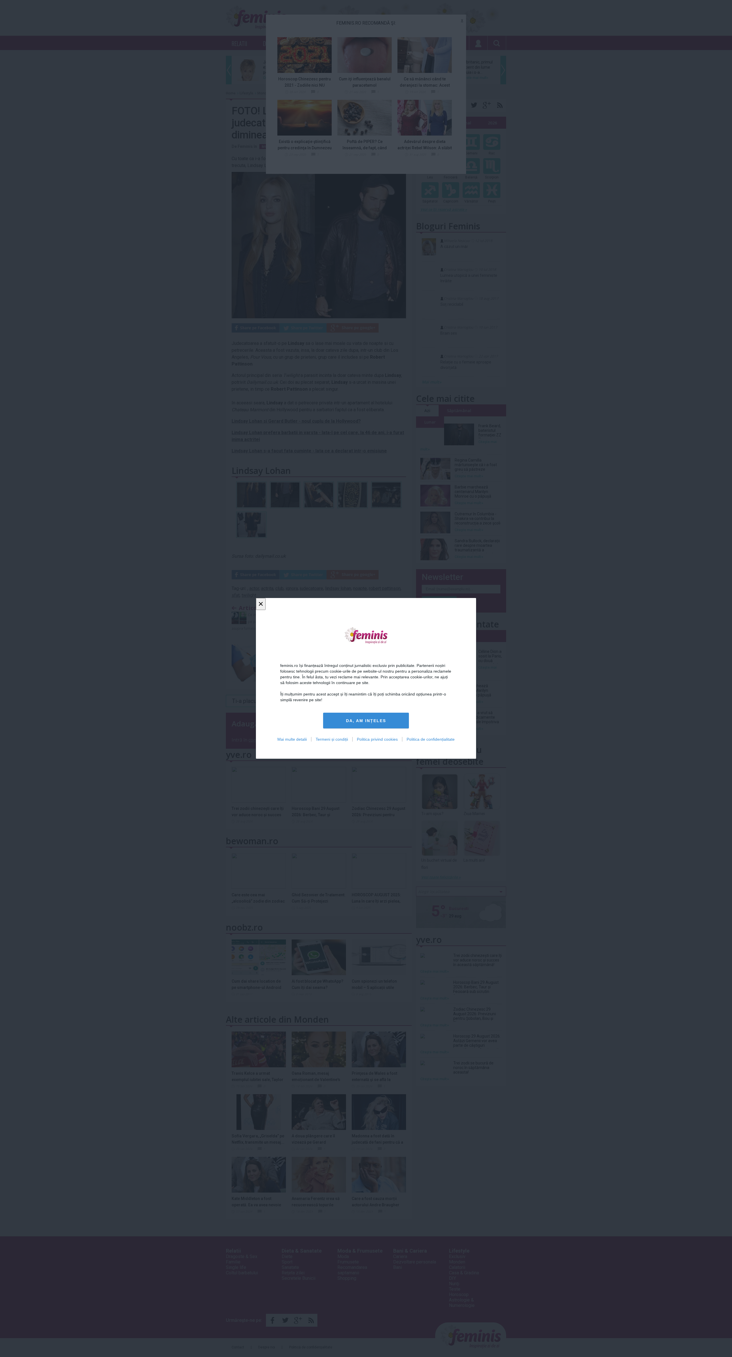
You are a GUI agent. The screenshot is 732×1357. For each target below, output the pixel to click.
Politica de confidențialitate (431, 739)
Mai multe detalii (292, 739)
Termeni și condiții (332, 739)
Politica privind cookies (377, 739)
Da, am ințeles (366, 720)
